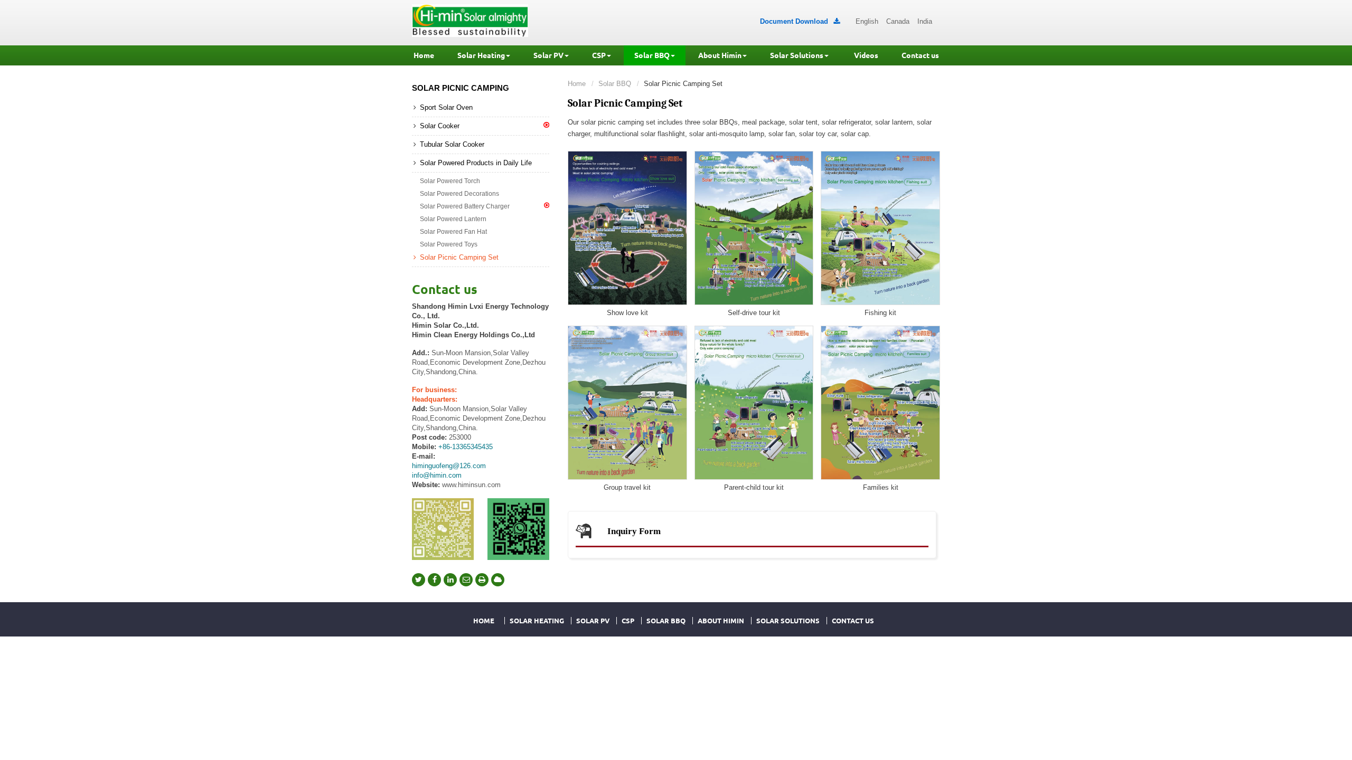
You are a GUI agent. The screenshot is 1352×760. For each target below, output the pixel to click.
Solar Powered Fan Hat (453, 231)
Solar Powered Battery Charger (465, 206)
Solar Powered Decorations (459, 193)
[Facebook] (434, 579)
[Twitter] (418, 579)
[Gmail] (466, 579)
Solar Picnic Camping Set (459, 257)
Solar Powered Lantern (453, 219)
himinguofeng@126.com (449, 466)
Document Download (800, 21)
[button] (484, 55)
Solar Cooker (439, 126)
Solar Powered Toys (448, 244)
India (924, 21)
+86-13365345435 (465, 447)
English (867, 21)
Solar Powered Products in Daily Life (476, 163)
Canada (897, 21)
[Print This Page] (482, 579)
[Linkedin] (450, 579)
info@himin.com (437, 475)
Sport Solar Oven (446, 107)
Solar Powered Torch (450, 181)
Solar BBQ (614, 84)
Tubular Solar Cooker (452, 144)
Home (577, 84)
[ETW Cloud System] (497, 579)
